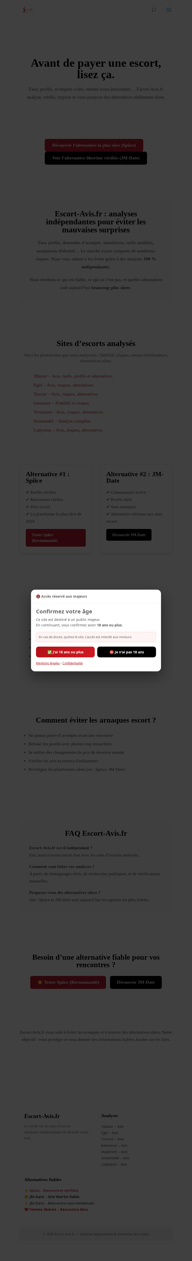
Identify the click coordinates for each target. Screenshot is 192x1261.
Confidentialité (72, 663)
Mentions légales (48, 663)
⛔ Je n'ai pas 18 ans (127, 652)
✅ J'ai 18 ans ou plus (66, 652)
